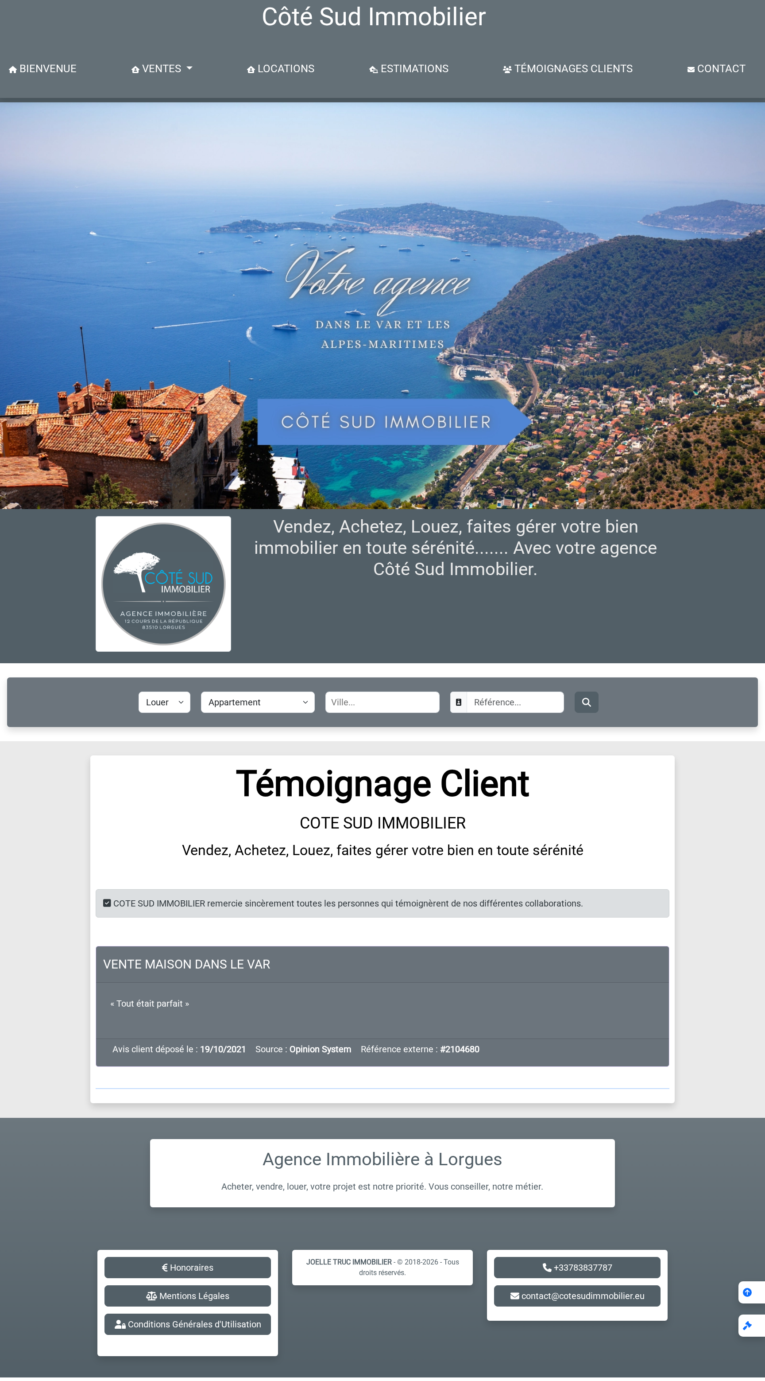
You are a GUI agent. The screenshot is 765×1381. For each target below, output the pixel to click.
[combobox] (382, 702)
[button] (751, 1326)
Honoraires (190, 1267)
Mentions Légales (193, 1296)
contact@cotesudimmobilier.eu (582, 1296)
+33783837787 (582, 1267)
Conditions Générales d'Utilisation (193, 1324)
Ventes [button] (161, 68)
